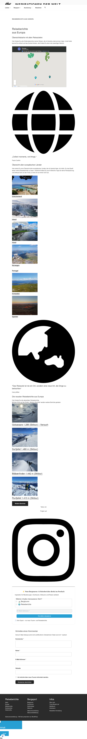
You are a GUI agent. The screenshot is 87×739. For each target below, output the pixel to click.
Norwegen (15, 265)
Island (14, 219)
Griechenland (17, 196)
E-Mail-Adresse (20, 659)
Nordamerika (8, 708)
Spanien (15, 316)
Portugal (15, 271)
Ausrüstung (27, 8)
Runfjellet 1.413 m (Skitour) (25, 497)
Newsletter (38, 8)
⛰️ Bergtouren (23, 601)
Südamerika (8, 710)
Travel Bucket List (54, 704)
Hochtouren (30, 704)
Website (18, 668)
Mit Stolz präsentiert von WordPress (28, 717)
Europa (7, 704)
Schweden (16, 294)
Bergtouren (30, 702)
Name (17, 650)
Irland (14, 242)
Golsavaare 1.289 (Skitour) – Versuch (30, 424)
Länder (7, 8)
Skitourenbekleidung (32, 712)
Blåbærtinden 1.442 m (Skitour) (27, 473)
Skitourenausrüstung (32, 710)
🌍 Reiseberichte (24, 604)
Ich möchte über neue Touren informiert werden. (33, 677)
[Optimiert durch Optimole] (3, 736)
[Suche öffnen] (45, 7)
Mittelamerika (8, 706)
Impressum (52, 708)
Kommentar (19, 639)
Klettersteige (30, 706)
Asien (6, 702)
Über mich (52, 702)
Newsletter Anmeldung (55, 710)
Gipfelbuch (52, 706)
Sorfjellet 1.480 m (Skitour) (25, 449)
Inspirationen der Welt (38, 4)
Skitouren (29, 708)
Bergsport (16, 8)
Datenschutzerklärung (11, 717)
